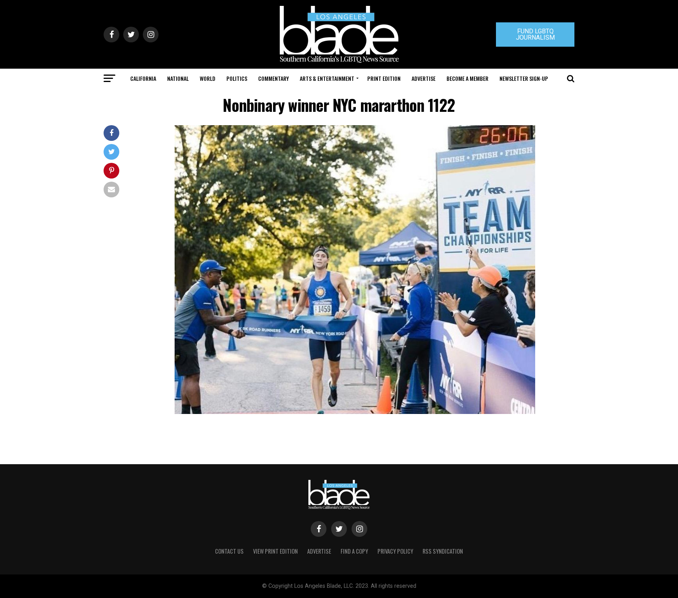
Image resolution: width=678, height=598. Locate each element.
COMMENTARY (273, 78)
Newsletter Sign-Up (523, 78)
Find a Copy (354, 551)
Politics (236, 78)
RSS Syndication (443, 551)
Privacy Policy (395, 551)
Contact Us (229, 551)
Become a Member (467, 78)
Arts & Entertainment (327, 78)
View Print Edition (275, 551)
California (143, 78)
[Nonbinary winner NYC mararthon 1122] (355, 412)
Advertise (424, 78)
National (178, 78)
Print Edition (384, 78)
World (207, 78)
